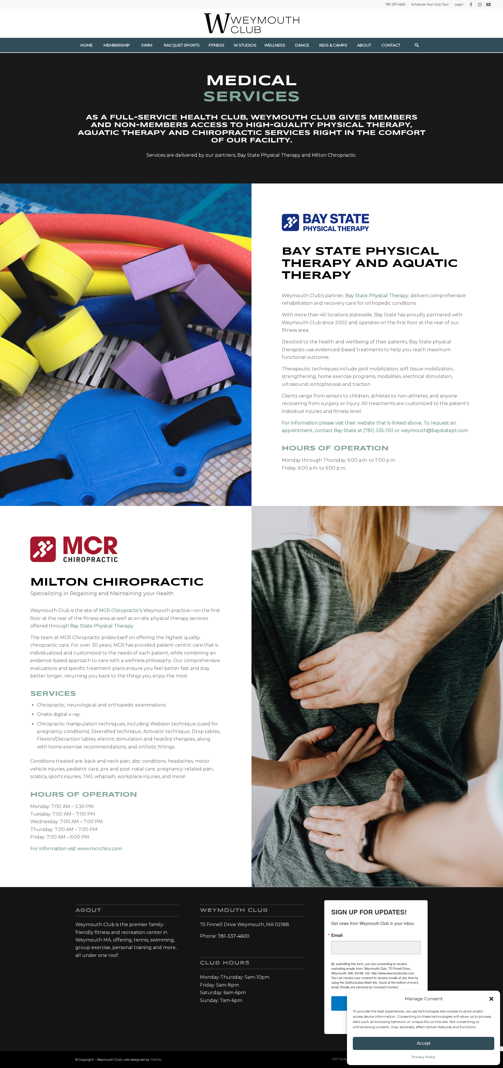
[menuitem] (430, 4)
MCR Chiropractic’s (120, 610)
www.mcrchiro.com (99, 848)
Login (459, 4)
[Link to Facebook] (471, 4)
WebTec (156, 1060)
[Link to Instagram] (479, 4)
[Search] (417, 45)
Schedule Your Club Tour (430, 4)
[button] (491, 999)
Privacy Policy (423, 1057)
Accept (423, 1043)
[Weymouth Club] (251, 23)
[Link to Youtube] (488, 4)
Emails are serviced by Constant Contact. (369, 987)
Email (337, 935)
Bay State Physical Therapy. (102, 626)
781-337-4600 (395, 4)
